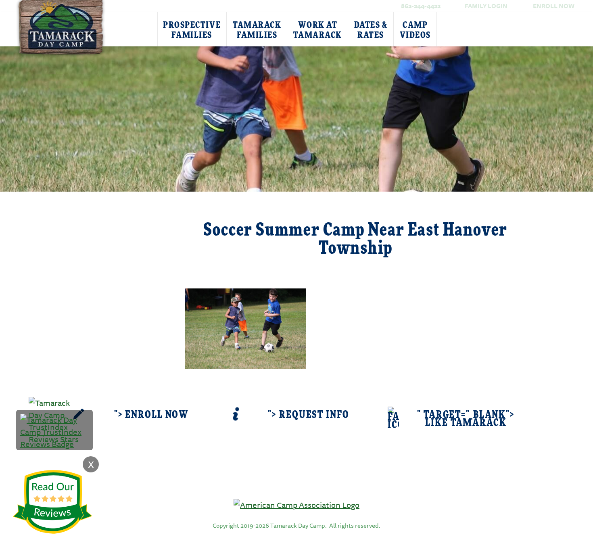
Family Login (486, 5)
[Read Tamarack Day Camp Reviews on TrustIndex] (54, 431)
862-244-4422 (421, 5)
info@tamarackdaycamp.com (309, 483)
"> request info (308, 415)
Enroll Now (553, 5)
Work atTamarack (317, 30)
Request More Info (120, 220)
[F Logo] (296, 504)
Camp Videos (415, 30)
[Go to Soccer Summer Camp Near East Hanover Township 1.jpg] (245, 328)
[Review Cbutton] (52, 502)
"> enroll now (151, 415)
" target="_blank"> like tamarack (466, 419)
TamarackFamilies (257, 30)
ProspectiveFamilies (192, 30)
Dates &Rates (371, 30)
